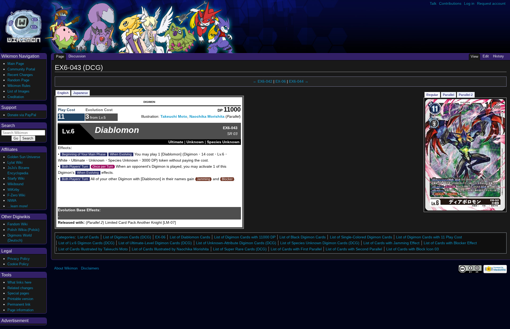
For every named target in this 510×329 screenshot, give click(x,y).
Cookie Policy (18, 264)
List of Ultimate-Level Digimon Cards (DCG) (155, 243)
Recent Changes (20, 75)
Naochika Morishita (206, 116)
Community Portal (21, 69)
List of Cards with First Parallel (296, 249)
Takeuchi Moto (173, 116)
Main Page (15, 64)
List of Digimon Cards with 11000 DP (244, 237)
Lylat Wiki (15, 162)
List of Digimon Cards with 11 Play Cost (429, 237)
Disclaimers (90, 268)
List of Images (18, 91)
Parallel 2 (466, 95)
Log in (469, 3)
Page (60, 56)
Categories (65, 237)
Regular (432, 95)
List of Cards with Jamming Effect (391, 243)
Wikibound (15, 184)
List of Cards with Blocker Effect (450, 243)
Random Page (18, 80)
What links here (19, 282)
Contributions (450, 3)
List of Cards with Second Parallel (354, 249)
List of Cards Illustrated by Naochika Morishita (170, 249)
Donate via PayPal (21, 115)
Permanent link (19, 304)
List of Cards (88, 237)
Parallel (448, 95)
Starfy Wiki (15, 178)
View (474, 56)
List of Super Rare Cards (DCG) (240, 249)
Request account (491, 3)
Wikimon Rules (19, 86)
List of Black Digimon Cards (302, 237)
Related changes (20, 288)
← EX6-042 (262, 81)
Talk (433, 3)
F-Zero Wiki (16, 195)
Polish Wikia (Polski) (23, 230)
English (63, 93)
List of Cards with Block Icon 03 (412, 249)
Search (8, 125)
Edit (486, 56)
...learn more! (17, 206)
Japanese (80, 93)
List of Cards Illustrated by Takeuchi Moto (93, 249)
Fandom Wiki (17, 224)
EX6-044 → (298, 81)
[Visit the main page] (23, 25)
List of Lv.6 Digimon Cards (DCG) (86, 243)
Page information (20, 310)
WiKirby (13, 190)
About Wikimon (66, 268)
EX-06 (280, 81)
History (498, 56)
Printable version (20, 299)
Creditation (15, 97)
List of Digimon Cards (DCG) (127, 237)
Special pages (18, 293)
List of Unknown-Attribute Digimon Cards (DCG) (236, 243)
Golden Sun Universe (23, 157)
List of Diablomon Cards (190, 237)
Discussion (77, 56)
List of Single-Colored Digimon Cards (361, 237)
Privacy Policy (18, 259)
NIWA (11, 201)
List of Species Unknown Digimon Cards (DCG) (319, 243)
